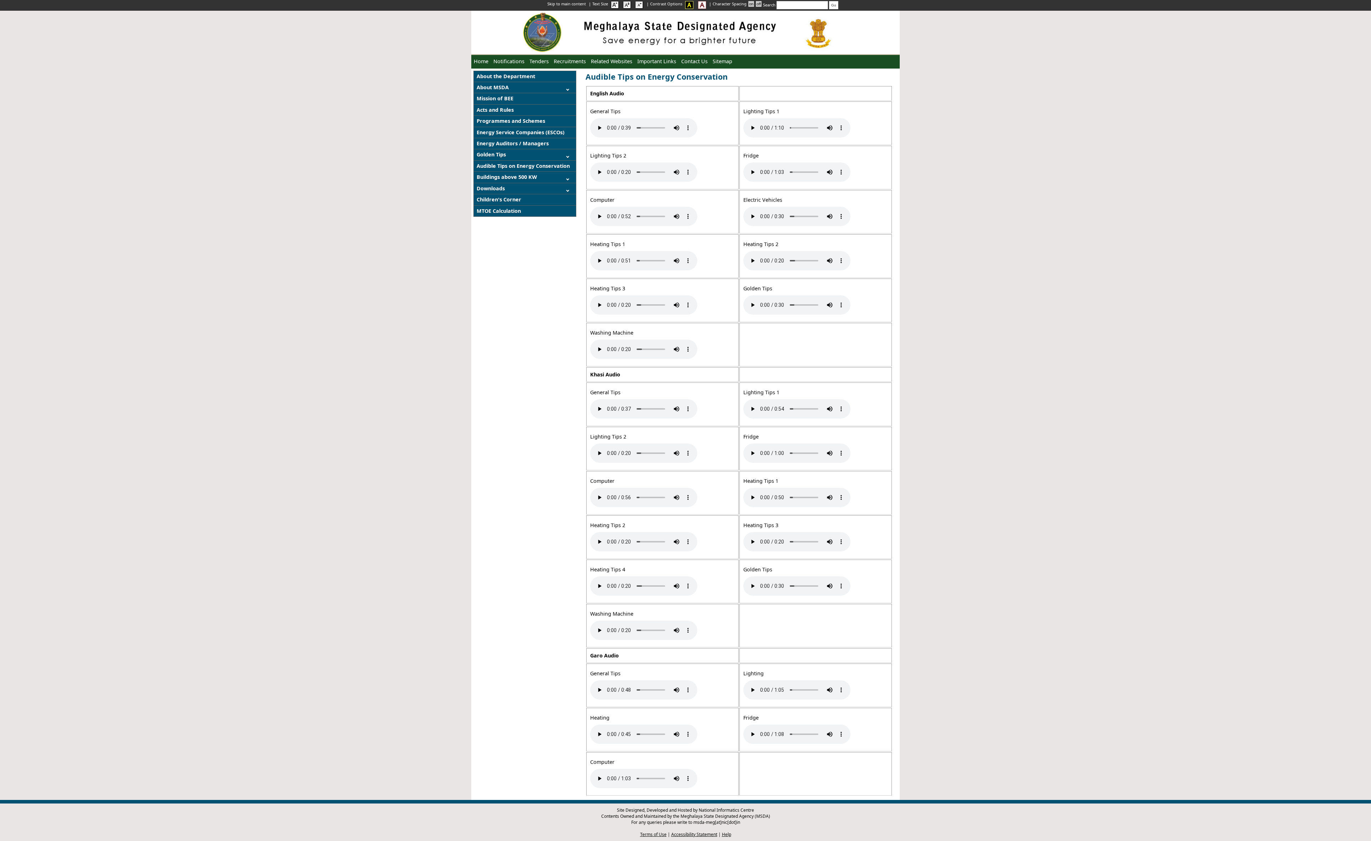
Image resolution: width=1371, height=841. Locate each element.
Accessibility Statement (694, 834)
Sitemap (722, 61)
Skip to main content (567, 3)
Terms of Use (653, 834)
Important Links (656, 61)
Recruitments (570, 61)
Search (770, 4)
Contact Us (694, 61)
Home (481, 61)
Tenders (539, 61)
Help (726, 834)
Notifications (508, 61)
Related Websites (611, 61)
